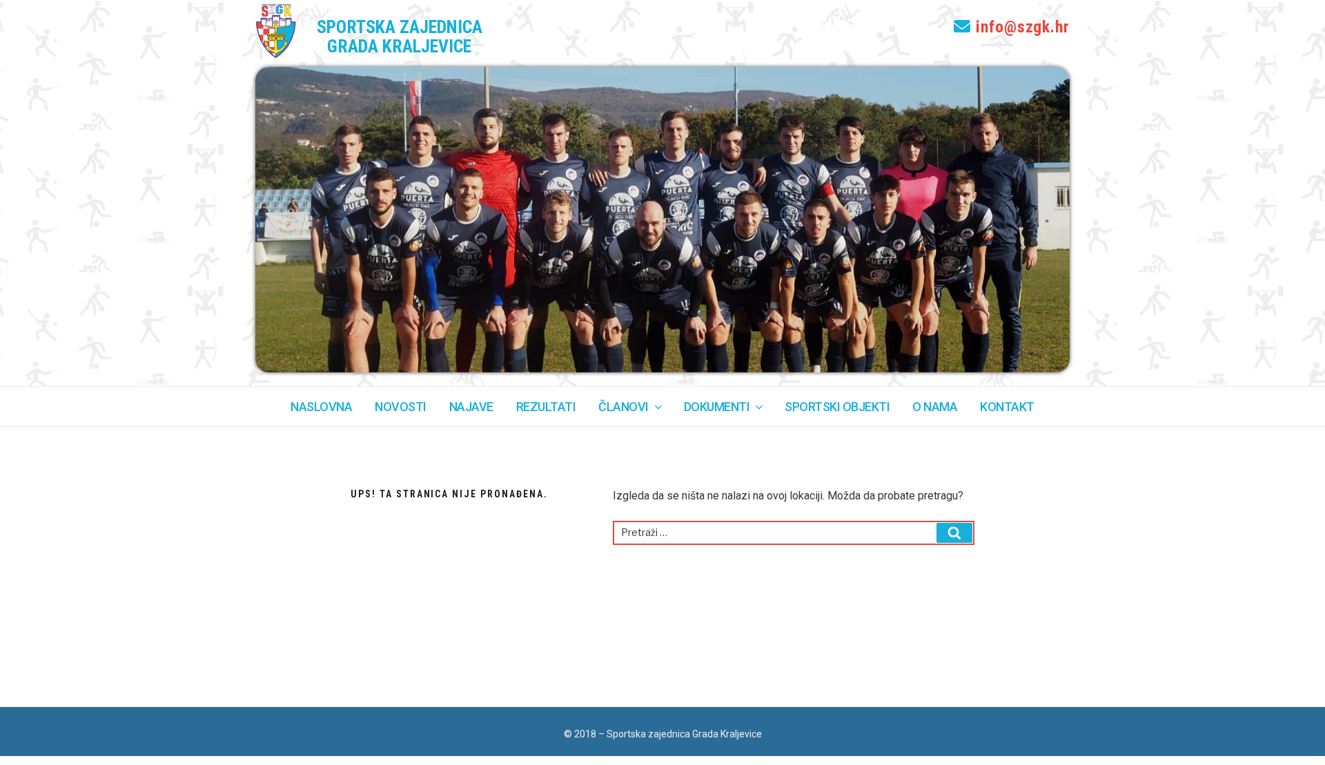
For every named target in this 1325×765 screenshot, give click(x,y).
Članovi (623, 406)
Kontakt (1007, 406)
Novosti (400, 406)
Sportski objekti (837, 406)
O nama (934, 406)
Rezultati (546, 406)
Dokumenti (717, 406)
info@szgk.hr (1020, 27)
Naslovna (321, 406)
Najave (471, 406)
